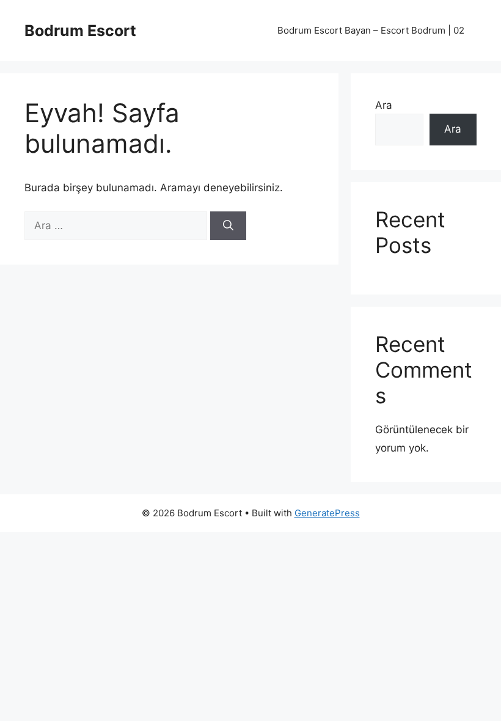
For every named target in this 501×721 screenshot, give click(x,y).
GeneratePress (327, 513)
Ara (383, 105)
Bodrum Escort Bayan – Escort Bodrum (370, 30)
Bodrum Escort (80, 30)
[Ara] (228, 226)
